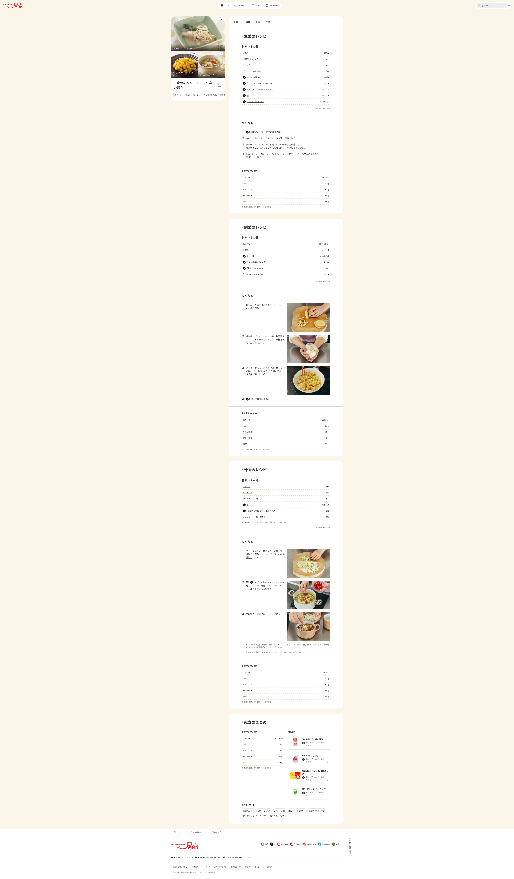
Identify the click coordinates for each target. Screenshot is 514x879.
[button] (492, 5)
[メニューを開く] (509, 5)
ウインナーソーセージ (252, 498)
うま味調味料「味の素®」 (257, 262)
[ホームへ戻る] (12, 5)
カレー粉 (250, 256)
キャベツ (246, 486)
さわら (246, 53)
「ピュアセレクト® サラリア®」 (260, 83)
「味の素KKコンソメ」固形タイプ (261, 510)
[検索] (479, 5)
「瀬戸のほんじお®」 (251, 59)
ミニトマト (247, 492)
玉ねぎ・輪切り (253, 77)
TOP (176, 832)
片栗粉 (246, 250)
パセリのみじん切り (255, 101)
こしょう (246, 65)
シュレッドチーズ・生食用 (254, 516)
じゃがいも (247, 244)
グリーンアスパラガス (252, 71)
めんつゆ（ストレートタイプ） (260, 89)
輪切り (249, 557)
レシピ (185, 832)
